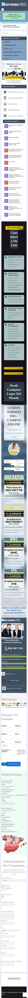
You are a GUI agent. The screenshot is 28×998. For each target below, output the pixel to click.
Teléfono (18, 726)
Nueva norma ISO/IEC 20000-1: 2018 (14, 144)
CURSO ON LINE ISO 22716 (13, 496)
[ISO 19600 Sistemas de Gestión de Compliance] (6, 215)
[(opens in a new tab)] (6, 201)
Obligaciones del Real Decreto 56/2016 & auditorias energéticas (15, 201)
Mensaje (3, 952)
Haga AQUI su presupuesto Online (14, 16)
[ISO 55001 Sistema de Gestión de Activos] (6, 183)
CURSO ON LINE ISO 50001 (13, 527)
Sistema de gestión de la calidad (15, 131)
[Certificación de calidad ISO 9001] (6, 126)
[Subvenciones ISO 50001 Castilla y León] (6, 189)
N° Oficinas (4, 945)
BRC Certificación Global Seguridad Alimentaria (15, 156)
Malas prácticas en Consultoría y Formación (15, 194)
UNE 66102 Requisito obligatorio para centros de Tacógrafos (16, 169)
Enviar (4, 764)
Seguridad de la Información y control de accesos (15, 208)
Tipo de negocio (5, 885)
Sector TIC (8, 468)
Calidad (17, 461)
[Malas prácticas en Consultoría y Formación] (6, 195)
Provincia (18, 742)
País (3, 742)
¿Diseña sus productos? (7, 894)
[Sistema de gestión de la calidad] (6, 132)
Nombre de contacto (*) (7, 911)
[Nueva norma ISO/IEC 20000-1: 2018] (6, 144)
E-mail (17, 734)
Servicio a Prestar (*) (6, 878)
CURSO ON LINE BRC (11, 558)
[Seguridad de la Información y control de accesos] (6, 208)
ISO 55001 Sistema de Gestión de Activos (14, 182)
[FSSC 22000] (6, 163)
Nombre (4, 726)
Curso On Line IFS (11, 590)
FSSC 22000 (12, 161)
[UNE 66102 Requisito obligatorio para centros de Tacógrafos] (6, 169)
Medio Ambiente (12, 532)
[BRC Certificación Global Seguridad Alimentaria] (6, 157)
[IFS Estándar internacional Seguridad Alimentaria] (6, 150)
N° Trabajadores (5, 941)
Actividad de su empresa (7, 902)
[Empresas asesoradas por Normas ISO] (14, 707)
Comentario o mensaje (5, 750)
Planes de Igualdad (14, 137)
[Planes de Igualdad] (6, 138)
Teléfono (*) (4, 921)
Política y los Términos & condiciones (21, 752)
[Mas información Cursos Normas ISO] (14, 449)
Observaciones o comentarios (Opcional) (11, 961)
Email (6, 933)
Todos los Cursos (8, 461)
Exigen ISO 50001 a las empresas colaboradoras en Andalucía (16, 176)
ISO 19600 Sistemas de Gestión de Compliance (15, 214)
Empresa (4, 734)
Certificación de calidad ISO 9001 (16, 125)
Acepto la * (21, 752)
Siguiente (20, 463)
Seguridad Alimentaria (18, 469)
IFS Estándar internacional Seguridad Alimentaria (16, 150)
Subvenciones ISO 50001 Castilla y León (15, 188)
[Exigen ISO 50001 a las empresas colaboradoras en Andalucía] (6, 176)
